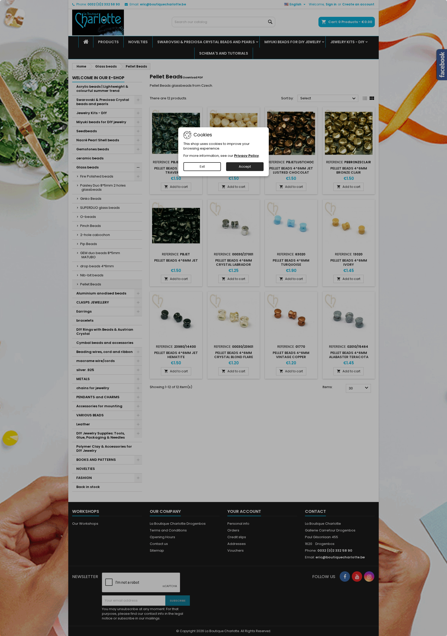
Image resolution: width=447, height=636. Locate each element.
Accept (245, 166)
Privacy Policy (246, 155)
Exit (202, 166)
